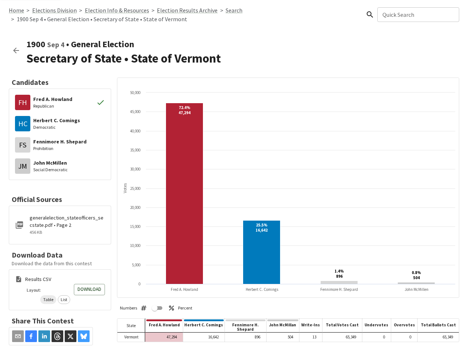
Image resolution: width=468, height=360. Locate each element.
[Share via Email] (18, 336)
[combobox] (418, 15)
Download (89, 289)
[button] (48, 299)
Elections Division (54, 10)
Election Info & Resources (117, 10)
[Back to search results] (16, 50)
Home (16, 10)
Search (234, 10)
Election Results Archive (187, 10)
